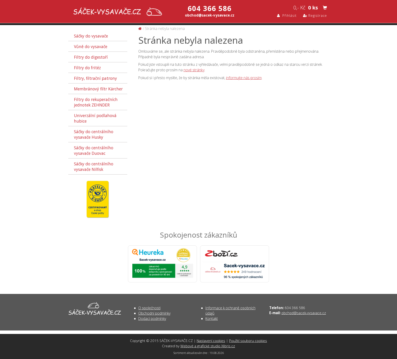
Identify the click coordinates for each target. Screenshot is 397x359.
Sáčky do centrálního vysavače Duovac (93, 150)
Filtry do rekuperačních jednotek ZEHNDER (96, 102)
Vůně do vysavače (90, 46)
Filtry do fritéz (87, 67)
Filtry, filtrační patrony (95, 78)
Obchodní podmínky (154, 313)
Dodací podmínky (152, 318)
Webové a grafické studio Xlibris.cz (207, 345)
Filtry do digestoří (91, 57)
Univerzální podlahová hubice (95, 118)
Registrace (317, 15)
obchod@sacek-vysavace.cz (303, 312)
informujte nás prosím (244, 77)
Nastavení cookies (211, 340)
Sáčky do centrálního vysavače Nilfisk (93, 166)
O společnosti (149, 307)
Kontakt (211, 318)
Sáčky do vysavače (91, 36)
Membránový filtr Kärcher (98, 89)
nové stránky (194, 69)
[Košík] (324, 7)
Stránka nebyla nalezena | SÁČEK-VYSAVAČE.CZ (116, 12)
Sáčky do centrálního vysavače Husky (93, 134)
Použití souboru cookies (248, 340)
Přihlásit (288, 15)
